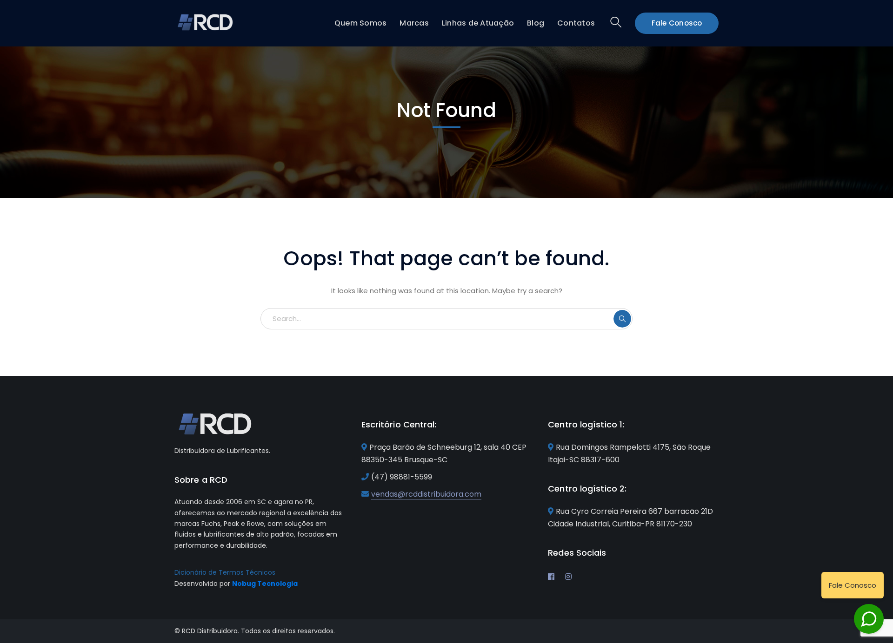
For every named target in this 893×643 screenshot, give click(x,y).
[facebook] (551, 576)
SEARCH (622, 319)
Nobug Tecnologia (265, 583)
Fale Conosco (677, 23)
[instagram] (568, 576)
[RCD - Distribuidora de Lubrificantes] (205, 21)
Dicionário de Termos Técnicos (224, 572)
